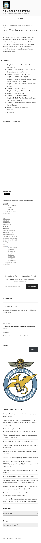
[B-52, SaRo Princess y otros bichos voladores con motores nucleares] (11, 229)
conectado (21, 310)
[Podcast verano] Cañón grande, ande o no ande (18, 476)
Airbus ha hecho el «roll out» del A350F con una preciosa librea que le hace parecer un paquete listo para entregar (20, 422)
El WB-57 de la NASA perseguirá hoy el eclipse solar (20, 458)
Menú (21, 18)
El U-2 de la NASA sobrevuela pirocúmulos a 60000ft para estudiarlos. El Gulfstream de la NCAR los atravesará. (20, 464)
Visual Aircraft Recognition (12, 121)
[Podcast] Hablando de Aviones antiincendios (18, 441)
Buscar (5, 345)
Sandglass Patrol (17, 11)
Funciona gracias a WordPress (12, 538)
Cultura (9, 298)
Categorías (7, 521)
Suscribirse (32, 286)
